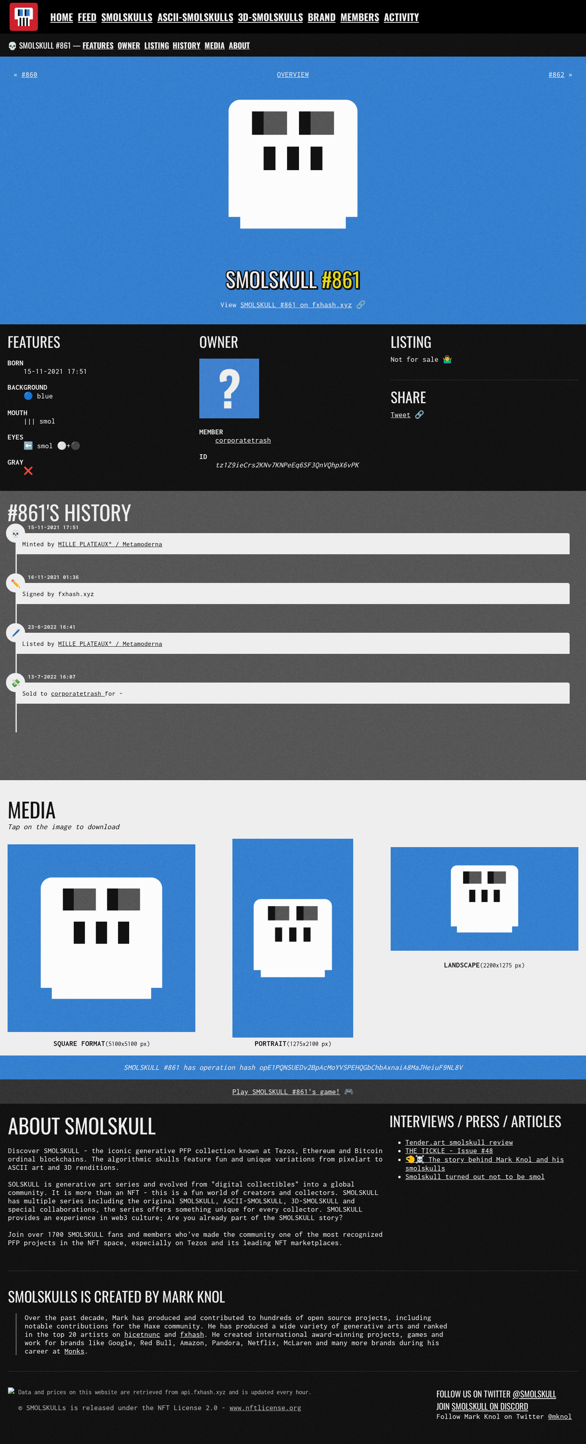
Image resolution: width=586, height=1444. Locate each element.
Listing (156, 45)
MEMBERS (359, 17)
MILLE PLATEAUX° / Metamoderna (110, 543)
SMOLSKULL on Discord (490, 1406)
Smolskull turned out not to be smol (475, 1176)
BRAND (322, 17)
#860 (29, 74)
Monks (75, 1351)
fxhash (192, 1334)
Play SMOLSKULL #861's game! (286, 1091)
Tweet (401, 414)
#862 (556, 74)
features (98, 45)
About (239, 45)
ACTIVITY (401, 17)
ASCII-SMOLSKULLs (195, 17)
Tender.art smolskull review (459, 1142)
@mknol (560, 1416)
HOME (61, 17)
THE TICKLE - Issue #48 (449, 1150)
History (187, 45)
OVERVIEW (293, 74)
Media (215, 45)
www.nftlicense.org (265, 1407)
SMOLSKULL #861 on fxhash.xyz (296, 304)
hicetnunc (142, 1334)
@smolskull (534, 1393)
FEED (87, 17)
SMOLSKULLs (126, 17)
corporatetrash (243, 440)
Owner (129, 45)
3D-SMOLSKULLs (270, 17)
